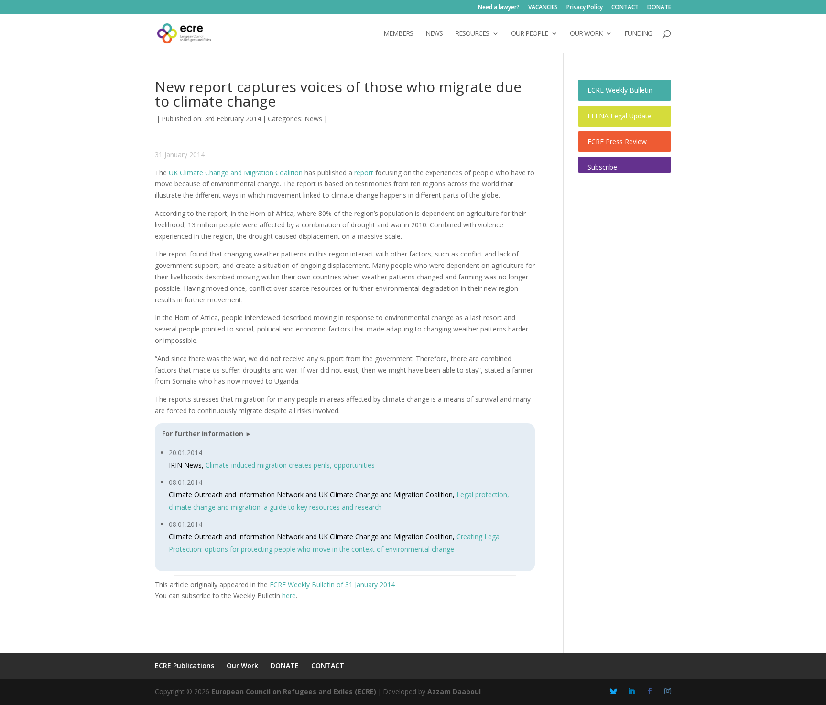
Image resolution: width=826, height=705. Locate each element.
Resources (472, 34)
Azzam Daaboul (454, 691)
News (313, 118)
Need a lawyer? (499, 7)
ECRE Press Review (617, 141)
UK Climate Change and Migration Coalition (236, 172)
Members (398, 34)
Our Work (242, 665)
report (363, 172)
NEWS (434, 34)
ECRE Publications (184, 665)
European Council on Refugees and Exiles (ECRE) (293, 691)
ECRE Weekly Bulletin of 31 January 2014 (332, 584)
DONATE (659, 7)
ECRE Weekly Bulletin (619, 90)
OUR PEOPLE (529, 34)
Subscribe (602, 166)
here (289, 595)
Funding (638, 34)
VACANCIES (543, 7)
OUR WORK (586, 34)
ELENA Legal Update (619, 115)
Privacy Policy (584, 7)
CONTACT (625, 7)
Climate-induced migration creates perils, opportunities (290, 465)
